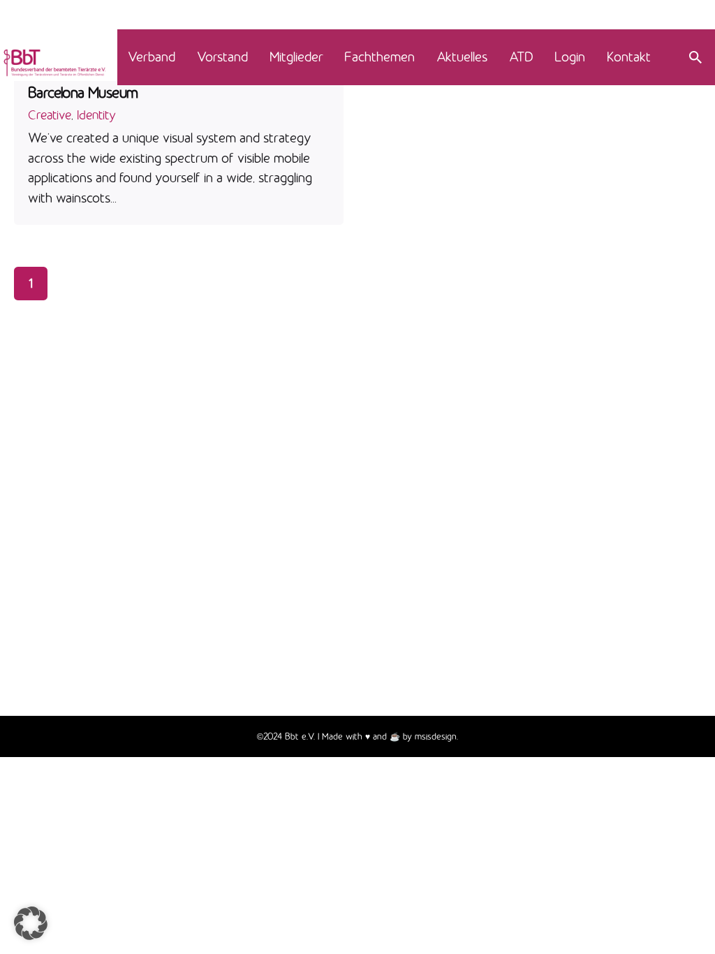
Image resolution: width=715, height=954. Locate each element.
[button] (30, 923)
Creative (49, 115)
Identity (96, 115)
